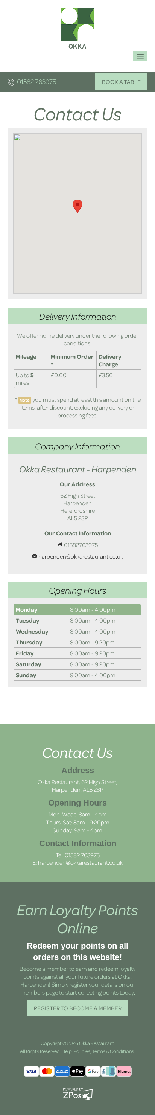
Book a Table (121, 81)
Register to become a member (78, 1008)
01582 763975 (36, 81)
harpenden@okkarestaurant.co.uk (80, 556)
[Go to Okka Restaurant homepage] (77, 23)
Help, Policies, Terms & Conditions (98, 1051)
